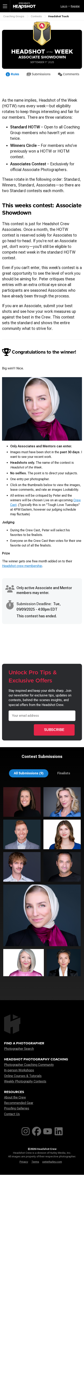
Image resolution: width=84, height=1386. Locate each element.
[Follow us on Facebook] (36, 1130)
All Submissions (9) (28, 773)
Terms (35, 1161)
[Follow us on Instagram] (25, 1130)
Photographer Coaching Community (29, 1065)
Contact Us (12, 1114)
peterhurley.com (52, 1161)
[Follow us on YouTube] (47, 1130)
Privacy (24, 1161)
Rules (14, 74)
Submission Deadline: (34, 604)
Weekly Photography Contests (25, 1081)
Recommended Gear (18, 1103)
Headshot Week (42, 52)
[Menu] (5, 6)
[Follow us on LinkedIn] (58, 1130)
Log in (64, 6)
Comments (70, 74)
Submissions (41, 74)
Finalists (63, 773)
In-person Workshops (19, 1070)
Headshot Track (58, 16)
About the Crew (15, 1097)
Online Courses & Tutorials (23, 1076)
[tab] (29, 773)
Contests (36, 16)
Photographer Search (19, 1049)
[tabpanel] (42, 883)
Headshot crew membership (22, 566)
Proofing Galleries (16, 1108)
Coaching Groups (13, 16)
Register (75, 6)
